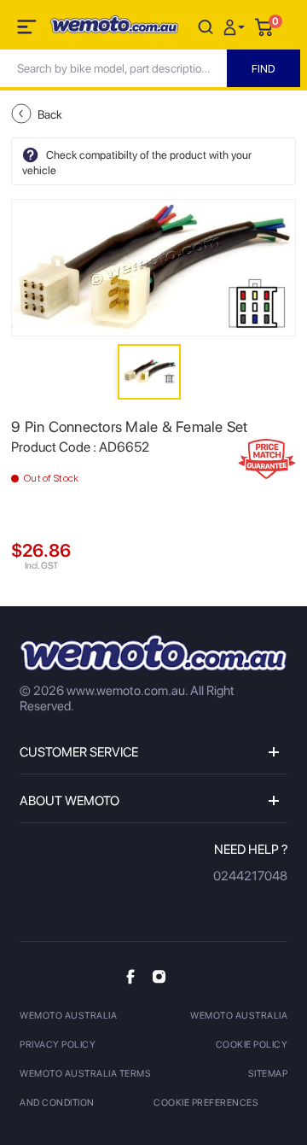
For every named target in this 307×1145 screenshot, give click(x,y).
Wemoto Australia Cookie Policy (238, 1030)
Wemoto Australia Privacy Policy (68, 1030)
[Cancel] (205, 26)
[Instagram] (159, 976)
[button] (236, 26)
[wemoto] (153, 652)
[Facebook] (130, 976)
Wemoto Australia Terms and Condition (85, 1088)
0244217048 (250, 876)
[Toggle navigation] (28, 30)
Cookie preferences (206, 1102)
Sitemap (268, 1073)
